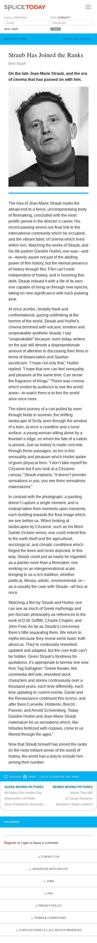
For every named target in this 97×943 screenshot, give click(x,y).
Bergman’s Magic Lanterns (74, 804)
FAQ (50, 893)
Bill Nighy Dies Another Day (23, 793)
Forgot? (64, 17)
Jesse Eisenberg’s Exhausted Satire (28, 804)
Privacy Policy (50, 906)
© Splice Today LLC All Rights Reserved (50, 930)
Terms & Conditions (50, 918)
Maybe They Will (81, 793)
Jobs (50, 881)
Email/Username (15, 17)
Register (10, 843)
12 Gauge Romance (79, 798)
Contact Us (50, 857)
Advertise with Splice (50, 869)
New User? (11, 29)
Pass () (60, 17)
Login (25, 843)
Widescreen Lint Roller (19, 798)
